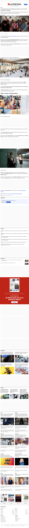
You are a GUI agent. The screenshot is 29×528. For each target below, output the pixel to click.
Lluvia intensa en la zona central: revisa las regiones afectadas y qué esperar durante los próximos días (7, 353)
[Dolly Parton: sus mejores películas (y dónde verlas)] (21, 461)
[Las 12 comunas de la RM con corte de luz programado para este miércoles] (14, 396)
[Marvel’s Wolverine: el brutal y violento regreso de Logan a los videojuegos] (7, 370)
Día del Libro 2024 (10, 195)
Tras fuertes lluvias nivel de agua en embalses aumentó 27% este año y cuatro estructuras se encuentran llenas (21, 427)
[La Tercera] (4, 502)
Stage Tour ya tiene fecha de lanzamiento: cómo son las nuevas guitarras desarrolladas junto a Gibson (7, 456)
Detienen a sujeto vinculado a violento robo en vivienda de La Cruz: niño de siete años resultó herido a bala (14, 231)
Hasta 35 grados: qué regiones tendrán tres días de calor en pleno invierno (7, 447)
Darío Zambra (3, 14)
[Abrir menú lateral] (1, 4)
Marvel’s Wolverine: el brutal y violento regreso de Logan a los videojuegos (6, 365)
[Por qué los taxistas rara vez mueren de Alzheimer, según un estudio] (21, 358)
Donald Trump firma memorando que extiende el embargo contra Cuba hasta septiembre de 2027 (7, 475)
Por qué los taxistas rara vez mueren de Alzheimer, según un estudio (21, 353)
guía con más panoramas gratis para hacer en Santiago (14, 193)
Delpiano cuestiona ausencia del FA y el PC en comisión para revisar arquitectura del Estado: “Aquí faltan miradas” (14, 234)
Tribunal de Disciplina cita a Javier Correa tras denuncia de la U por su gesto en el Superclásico (21, 436)
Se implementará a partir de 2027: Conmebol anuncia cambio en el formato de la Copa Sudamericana (21, 447)
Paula (16, 473)
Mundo (2, 473)
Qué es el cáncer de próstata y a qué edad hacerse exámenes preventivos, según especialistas (21, 365)
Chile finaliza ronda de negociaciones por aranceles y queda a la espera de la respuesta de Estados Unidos (21, 431)
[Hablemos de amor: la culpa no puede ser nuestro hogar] (21, 481)
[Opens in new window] (18, 502)
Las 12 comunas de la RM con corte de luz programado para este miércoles (14, 391)
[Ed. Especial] (25, 502)
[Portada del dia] (14, 291)
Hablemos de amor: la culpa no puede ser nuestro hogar (21, 475)
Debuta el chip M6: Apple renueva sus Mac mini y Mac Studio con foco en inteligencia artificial (7, 467)
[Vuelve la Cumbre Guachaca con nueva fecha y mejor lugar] (26, 264)
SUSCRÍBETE (14, 302)
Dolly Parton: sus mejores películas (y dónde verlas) (21, 455)
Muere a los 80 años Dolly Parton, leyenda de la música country (21, 470)
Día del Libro (15, 36)
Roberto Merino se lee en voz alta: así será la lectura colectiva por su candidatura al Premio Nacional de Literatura (12, 260)
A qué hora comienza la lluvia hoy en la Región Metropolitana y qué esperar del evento (7, 436)
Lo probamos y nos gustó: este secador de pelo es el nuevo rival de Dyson (21, 490)
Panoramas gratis (5, 195)
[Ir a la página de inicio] (14, 4)
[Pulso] (11, 502)
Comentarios (6, 33)
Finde (1, 7)
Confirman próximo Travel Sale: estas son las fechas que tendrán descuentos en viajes (5, 391)
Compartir (2, 33)
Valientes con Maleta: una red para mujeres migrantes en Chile (20, 486)
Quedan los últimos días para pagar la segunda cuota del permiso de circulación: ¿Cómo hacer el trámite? (24, 391)
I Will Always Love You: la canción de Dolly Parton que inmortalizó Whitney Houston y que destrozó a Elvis (21, 467)
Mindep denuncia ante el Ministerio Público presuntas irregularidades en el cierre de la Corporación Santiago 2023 (20, 451)
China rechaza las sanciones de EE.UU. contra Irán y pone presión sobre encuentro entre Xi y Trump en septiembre (7, 487)
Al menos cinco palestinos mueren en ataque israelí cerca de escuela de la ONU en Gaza (7, 490)
